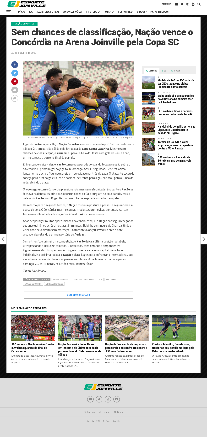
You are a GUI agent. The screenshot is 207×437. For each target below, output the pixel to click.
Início (21, 12)
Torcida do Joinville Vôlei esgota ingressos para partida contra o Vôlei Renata (175, 145)
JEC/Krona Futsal (48, 12)
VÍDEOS (141, 12)
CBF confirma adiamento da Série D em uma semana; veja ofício (174, 160)
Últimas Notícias (54, 283)
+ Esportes (125, 12)
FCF (100, 279)
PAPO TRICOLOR (159, 12)
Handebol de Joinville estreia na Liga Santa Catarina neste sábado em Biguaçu (176, 130)
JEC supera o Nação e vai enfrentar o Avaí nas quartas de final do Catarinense (32, 348)
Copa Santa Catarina (83, 279)
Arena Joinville (61, 279)
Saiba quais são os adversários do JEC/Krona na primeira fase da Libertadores (176, 99)
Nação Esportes (33, 283)
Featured (111, 279)
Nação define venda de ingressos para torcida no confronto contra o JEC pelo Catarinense (126, 348)
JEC (31, 12)
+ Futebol (92, 12)
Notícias (118, 412)
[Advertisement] (169, 196)
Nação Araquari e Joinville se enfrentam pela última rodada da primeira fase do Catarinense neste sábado (80, 349)
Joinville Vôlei (72, 12)
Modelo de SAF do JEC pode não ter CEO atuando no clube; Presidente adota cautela (176, 84)
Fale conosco (104, 412)
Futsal (108, 12)
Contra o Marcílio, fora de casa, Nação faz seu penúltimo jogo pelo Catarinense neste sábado (173, 348)
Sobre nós (89, 412)
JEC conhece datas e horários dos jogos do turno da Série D (175, 112)
